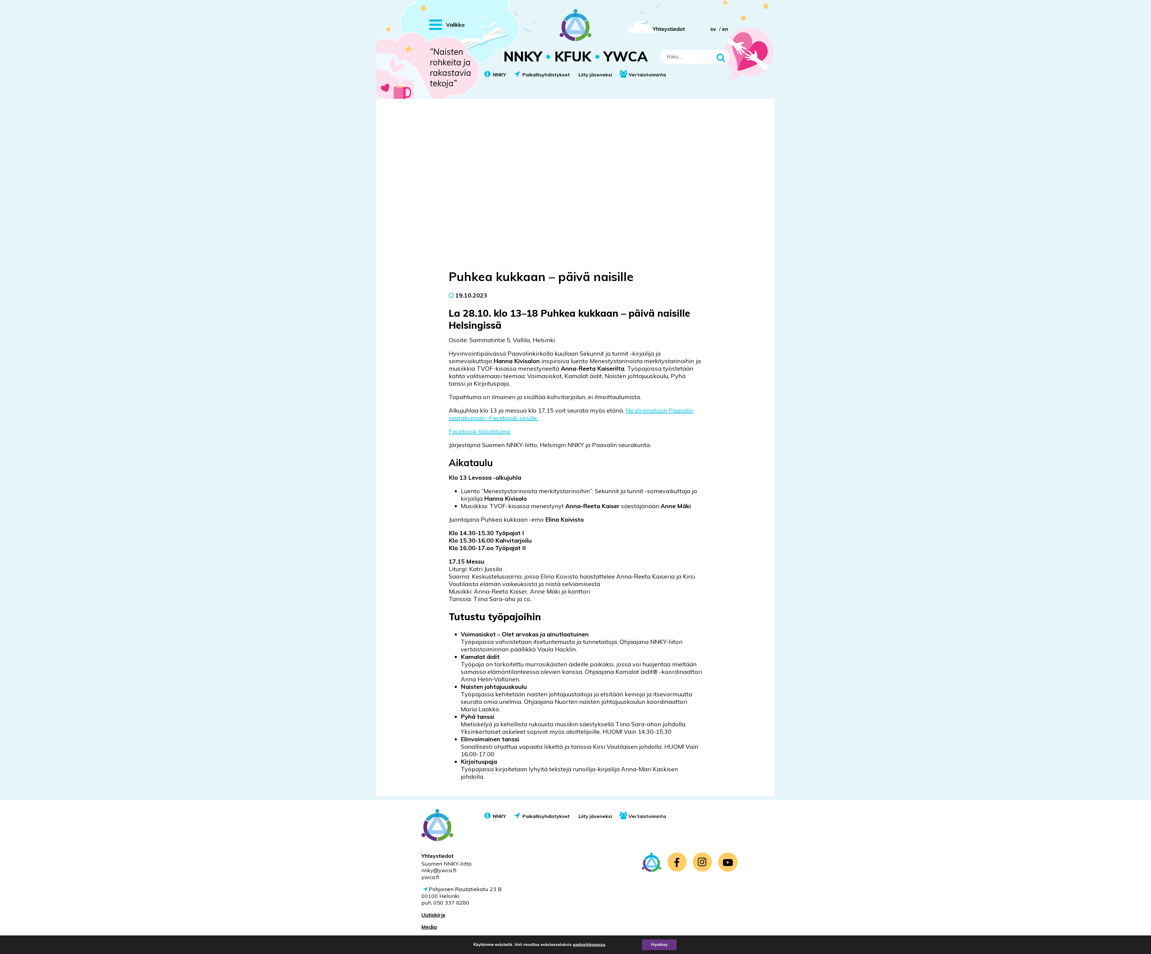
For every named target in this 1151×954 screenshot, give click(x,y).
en (725, 28)
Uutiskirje (433, 914)
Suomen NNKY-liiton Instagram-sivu (702, 862)
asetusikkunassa (589, 944)
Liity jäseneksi (595, 75)
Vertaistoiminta (647, 75)
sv (713, 28)
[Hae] (721, 57)
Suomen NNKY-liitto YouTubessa (728, 862)
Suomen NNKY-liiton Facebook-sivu (677, 862)
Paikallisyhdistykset (546, 75)
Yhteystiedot (669, 28)
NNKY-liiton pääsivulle (651, 862)
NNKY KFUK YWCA (576, 56)
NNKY (499, 75)
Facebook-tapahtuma (479, 431)
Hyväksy (659, 944)
